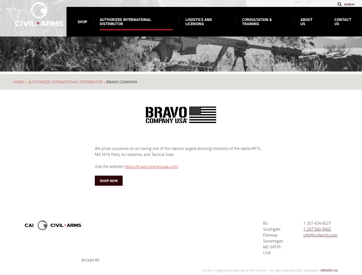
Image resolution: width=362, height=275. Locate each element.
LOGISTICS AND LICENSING (198, 21)
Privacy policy (134, 247)
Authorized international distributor (125, 21)
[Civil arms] (39, 14)
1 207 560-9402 (317, 229)
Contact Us (342, 21)
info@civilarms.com (320, 235)
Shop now (109, 180)
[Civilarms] (53, 232)
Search (340, 4)
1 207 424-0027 (317, 223)
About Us (306, 21)
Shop (82, 21)
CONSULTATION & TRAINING (257, 21)
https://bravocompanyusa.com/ (151, 166)
